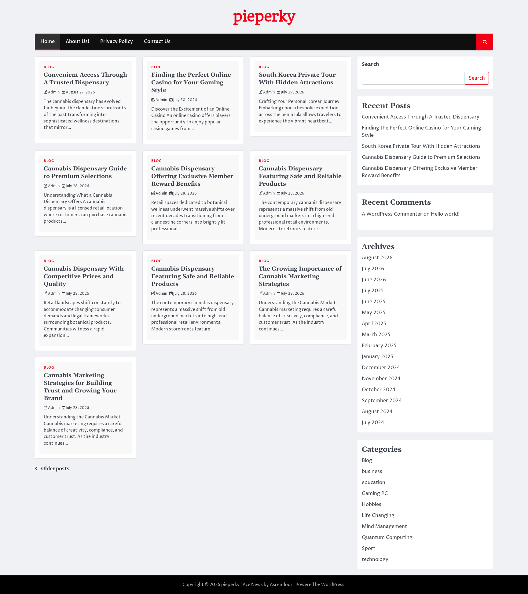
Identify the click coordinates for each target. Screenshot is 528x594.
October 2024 (378, 389)
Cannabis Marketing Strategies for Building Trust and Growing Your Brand (80, 387)
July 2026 (373, 268)
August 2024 (377, 411)
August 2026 (377, 257)
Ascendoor (281, 585)
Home (47, 41)
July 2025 (373, 290)
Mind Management (384, 526)
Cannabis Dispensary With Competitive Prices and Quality (84, 276)
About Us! (77, 41)
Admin (54, 92)
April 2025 (374, 323)
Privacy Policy (116, 41)
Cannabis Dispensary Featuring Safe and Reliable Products (300, 176)
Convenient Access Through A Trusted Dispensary (85, 78)
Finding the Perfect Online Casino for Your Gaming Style (191, 82)
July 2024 (373, 422)
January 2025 (377, 356)
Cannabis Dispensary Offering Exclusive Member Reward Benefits (192, 176)
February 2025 (379, 345)
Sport (368, 548)
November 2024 (381, 378)
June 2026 (374, 279)
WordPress (332, 585)
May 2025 (374, 312)
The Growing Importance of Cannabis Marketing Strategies (300, 276)
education (373, 482)
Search (370, 64)
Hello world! (445, 214)
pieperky (264, 16)
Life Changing (378, 515)
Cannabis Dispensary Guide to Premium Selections (85, 172)
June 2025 (374, 301)
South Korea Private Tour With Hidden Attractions (297, 78)
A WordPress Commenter (392, 214)
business (372, 471)
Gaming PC (375, 493)
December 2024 (381, 367)
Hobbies (371, 504)
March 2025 (376, 334)
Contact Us (157, 41)
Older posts (55, 468)
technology (375, 559)
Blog (49, 67)
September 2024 (382, 400)
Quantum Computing (387, 537)
